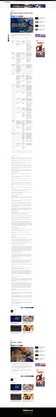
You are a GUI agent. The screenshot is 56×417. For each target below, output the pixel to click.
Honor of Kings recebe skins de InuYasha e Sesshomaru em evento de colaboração (10, 0)
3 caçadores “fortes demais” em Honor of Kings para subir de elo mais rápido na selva (28, 332)
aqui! (25, 370)
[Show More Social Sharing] (23, 16)
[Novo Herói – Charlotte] (21, 354)
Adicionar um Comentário (22, 404)
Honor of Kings (19, 305)
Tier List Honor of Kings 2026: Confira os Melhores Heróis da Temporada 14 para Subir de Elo (15, 332)
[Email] (8, 40)
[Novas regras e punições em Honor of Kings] (21, 25)
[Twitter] (8, 36)
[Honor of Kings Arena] (6, 2)
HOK (14, 305)
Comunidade (12, 11)
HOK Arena (13, 14)
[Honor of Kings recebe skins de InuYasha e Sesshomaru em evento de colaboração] (28, 319)
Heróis (11, 340)
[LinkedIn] (8, 38)
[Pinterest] (8, 39)
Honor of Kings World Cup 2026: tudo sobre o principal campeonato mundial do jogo (15, 323)
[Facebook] (8, 35)
